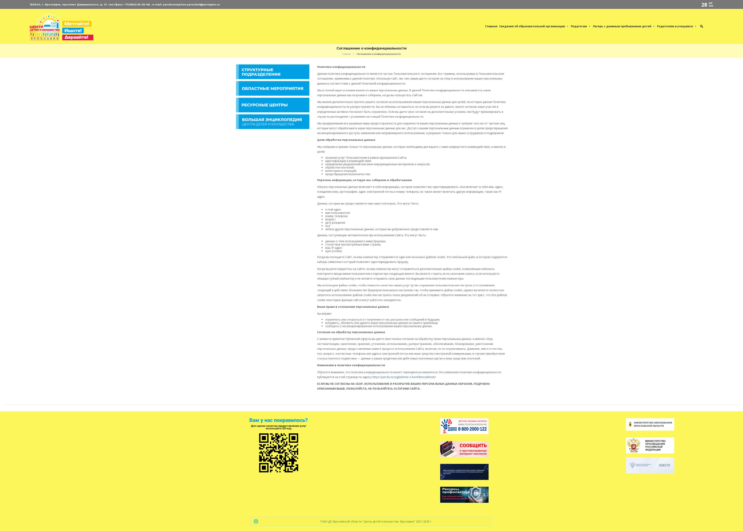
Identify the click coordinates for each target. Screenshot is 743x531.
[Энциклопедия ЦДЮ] (272, 121)
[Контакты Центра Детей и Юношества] (709, 26)
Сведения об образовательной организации (532, 26)
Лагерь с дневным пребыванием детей (622, 26)
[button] (701, 26)
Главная (491, 26)
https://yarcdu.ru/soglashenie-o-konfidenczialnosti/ (404, 377)
